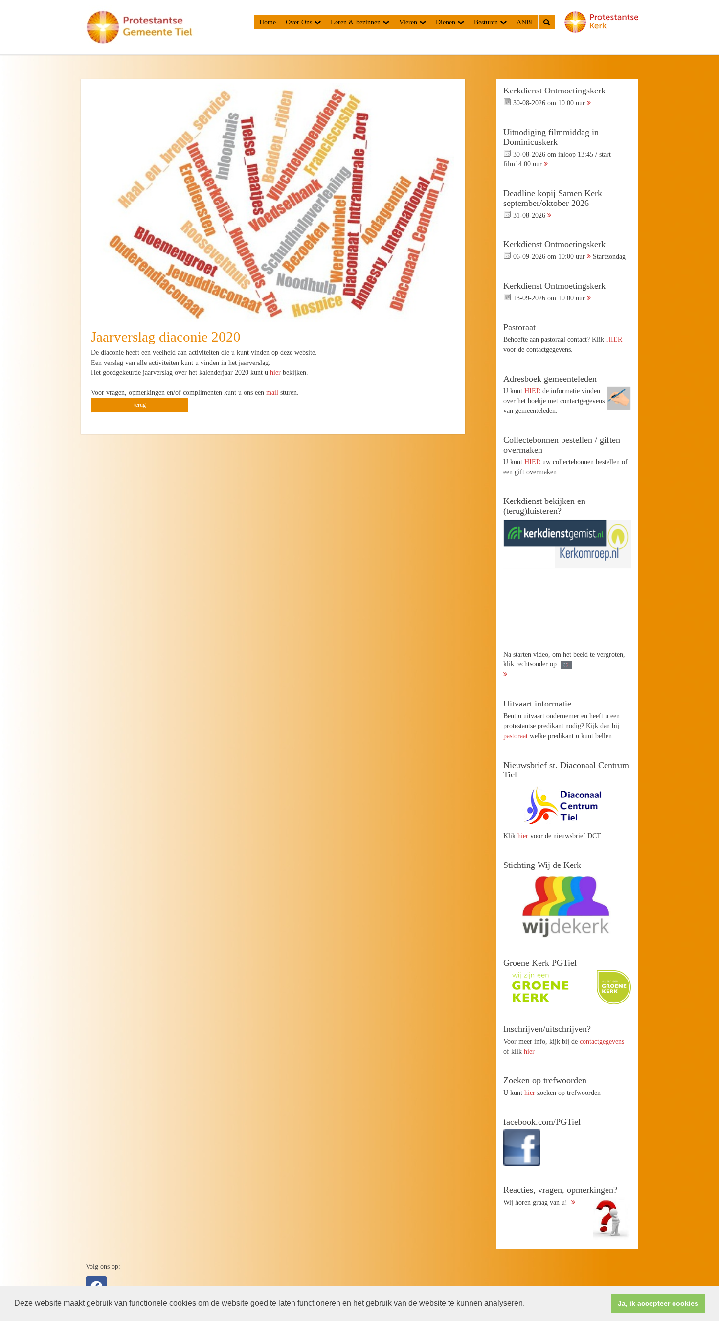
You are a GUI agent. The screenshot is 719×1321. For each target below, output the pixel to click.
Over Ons (300, 22)
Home (267, 22)
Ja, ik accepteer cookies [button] (658, 1303)
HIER (614, 339)
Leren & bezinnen (356, 22)
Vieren (409, 22)
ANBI (525, 22)
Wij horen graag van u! (560, 1195)
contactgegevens (602, 1041)
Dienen (446, 22)
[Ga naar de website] (567, 805)
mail (273, 392)
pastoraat (515, 736)
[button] (528, 1304)
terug (140, 404)
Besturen (487, 22)
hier (276, 372)
